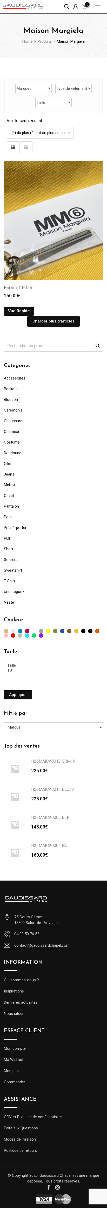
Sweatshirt (13, 570)
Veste (9, 602)
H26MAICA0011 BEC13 (52, 789)
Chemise (11, 431)
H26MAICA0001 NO (49, 845)
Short (8, 549)
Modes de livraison (20, 1139)
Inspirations (14, 991)
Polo (8, 517)
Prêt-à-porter (15, 527)
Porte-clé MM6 (18, 288)
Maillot (9, 485)
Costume (12, 442)
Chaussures (14, 421)
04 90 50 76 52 (26, 934)
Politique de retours (20, 1150)
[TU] (53, 670)
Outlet (9, 495)
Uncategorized (16, 591)
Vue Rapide (19, 310)
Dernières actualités (21, 1002)
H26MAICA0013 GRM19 (53, 761)
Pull (7, 538)
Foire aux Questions (21, 1128)
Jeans (9, 474)
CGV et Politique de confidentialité (33, 1117)
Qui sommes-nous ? (21, 980)
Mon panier (13, 1070)
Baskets (11, 389)
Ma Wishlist (13, 1059)
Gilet (7, 463)
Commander (14, 1082)
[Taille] (53, 665)
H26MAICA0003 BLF (50, 817)
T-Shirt (9, 581)
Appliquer (18, 694)
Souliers (11, 559)
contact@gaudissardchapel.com (42, 945)
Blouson (11, 399)
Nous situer (14, 1013)
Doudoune (12, 453)
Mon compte (15, 1048)
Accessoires (14, 378)
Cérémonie (13, 410)
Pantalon (11, 506)
